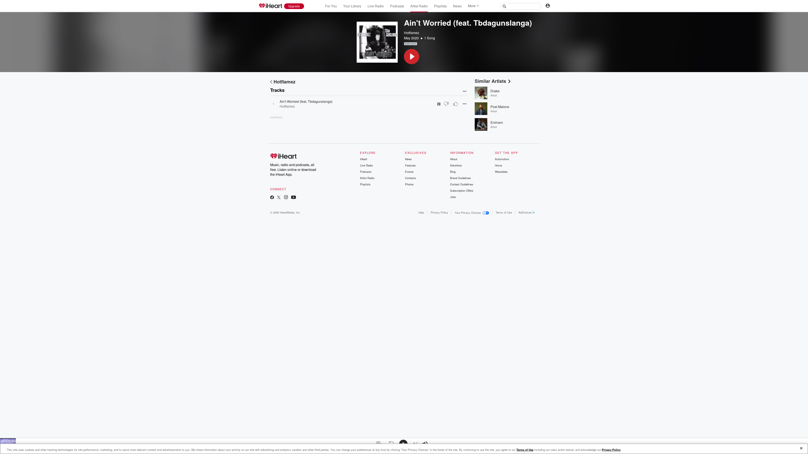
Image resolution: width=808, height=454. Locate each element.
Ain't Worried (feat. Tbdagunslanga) (306, 101)
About (453, 159)
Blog (453, 172)
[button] (411, 56)
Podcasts (397, 6)
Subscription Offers (461, 191)
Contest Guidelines (461, 184)
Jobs (453, 197)
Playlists (440, 6)
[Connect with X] (278, 197)
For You (331, 6)
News (457, 6)
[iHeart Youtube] (293, 197)
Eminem (496, 122)
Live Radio (376, 6)
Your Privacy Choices (468, 213)
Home (498, 165)
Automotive (502, 159)
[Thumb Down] (446, 104)
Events (409, 172)
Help (421, 212)
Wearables (501, 172)
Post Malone (499, 106)
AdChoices (525, 212)
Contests (410, 178)
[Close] (801, 448)
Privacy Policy (439, 212)
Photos (409, 184)
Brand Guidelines (460, 178)
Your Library (352, 6)
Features (410, 165)
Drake (495, 90)
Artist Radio (419, 6)
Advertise (456, 165)
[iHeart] (270, 6)
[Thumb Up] (455, 104)
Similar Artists (490, 81)
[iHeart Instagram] (286, 197)
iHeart (363, 159)
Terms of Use (504, 212)
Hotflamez (411, 32)
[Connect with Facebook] (272, 197)
